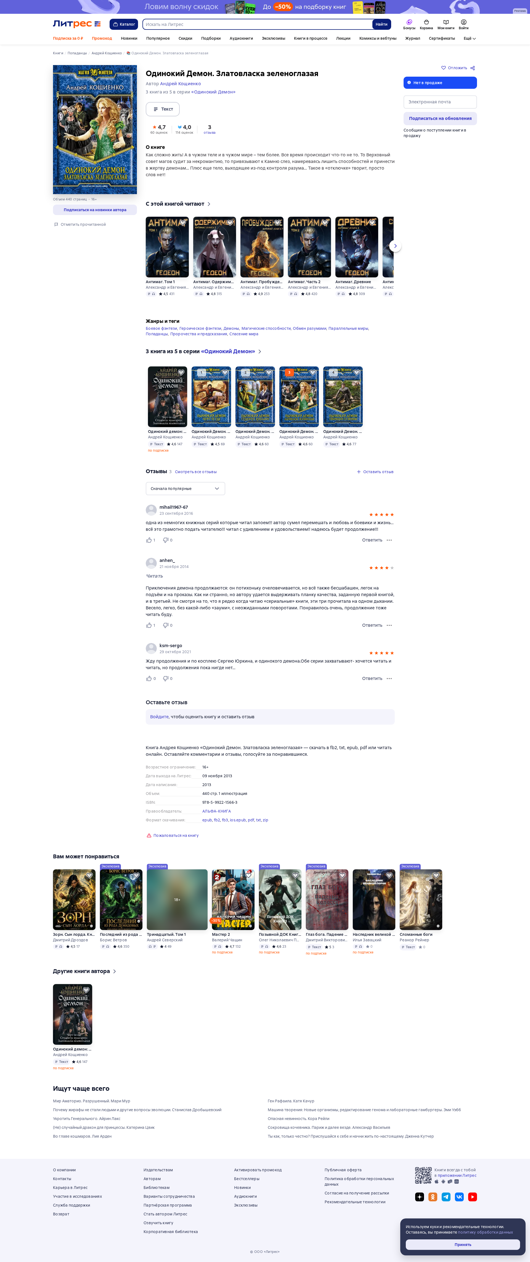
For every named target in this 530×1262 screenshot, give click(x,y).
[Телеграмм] (446, 1197)
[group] (270, 510)
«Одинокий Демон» (213, 92)
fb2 (217, 820)
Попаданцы (157, 333)
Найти (382, 24)
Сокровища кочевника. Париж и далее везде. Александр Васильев (329, 1127)
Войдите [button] (159, 717)
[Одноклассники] (432, 1197)
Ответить (372, 540)
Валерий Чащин (227, 939)
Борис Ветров (113, 939)
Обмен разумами (309, 328)
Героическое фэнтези (200, 328)
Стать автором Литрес (165, 1214)
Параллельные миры (348, 328)
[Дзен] (419, 1197)
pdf (251, 820)
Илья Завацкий (367, 939)
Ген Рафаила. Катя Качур (291, 1100)
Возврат (61, 1214)
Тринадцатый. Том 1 (166, 934)
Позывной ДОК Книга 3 (280, 934)
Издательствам (158, 1169)
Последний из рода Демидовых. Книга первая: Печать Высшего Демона (121, 934)
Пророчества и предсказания (198, 333)
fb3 (225, 820)
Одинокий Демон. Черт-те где (211, 431)
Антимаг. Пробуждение (261, 281)
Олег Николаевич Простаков (280, 939)
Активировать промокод (258, 1169)
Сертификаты (442, 38)
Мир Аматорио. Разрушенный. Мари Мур (91, 1100)
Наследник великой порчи (374, 934)
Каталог (127, 24)
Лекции (343, 38)
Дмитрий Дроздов (70, 939)
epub (207, 820)
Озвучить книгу (159, 1222)
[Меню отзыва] (389, 540)
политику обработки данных (485, 1232)
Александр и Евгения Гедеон (167, 287)
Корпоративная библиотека (171, 1231)
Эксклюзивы (273, 38)
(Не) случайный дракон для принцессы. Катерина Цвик (104, 1127)
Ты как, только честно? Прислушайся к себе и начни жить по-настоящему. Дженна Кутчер (351, 1136)
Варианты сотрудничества (169, 1196)
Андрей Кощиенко (165, 437)
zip (265, 820)
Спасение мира (243, 333)
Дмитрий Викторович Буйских (327, 939)
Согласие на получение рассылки (357, 1193)
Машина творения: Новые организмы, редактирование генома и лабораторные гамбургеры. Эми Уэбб (364, 1109)
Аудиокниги (241, 38)
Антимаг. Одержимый (214, 281)
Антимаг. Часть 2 (304, 281)
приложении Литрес (457, 1175)
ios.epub (238, 820)
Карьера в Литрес (70, 1187)
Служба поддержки (71, 1205)
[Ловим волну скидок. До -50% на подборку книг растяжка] (265, 7)
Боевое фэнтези (161, 328)
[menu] (185, 488)
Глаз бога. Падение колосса (327, 934)
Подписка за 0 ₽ (68, 38)
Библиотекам (156, 1187)
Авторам (152, 1178)
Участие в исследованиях (77, 1196)
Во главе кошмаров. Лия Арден (82, 1136)
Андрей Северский (164, 939)
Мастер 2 (221, 934)
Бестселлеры (246, 1178)
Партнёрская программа (168, 1205)
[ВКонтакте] (459, 1197)
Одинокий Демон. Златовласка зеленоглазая (299, 431)
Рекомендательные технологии (355, 1201)
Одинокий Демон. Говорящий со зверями (343, 431)
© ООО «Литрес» (265, 1252)
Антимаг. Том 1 (160, 281)
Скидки (185, 38)
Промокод (102, 38)
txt (258, 820)
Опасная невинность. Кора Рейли (298, 1118)
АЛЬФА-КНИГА (216, 811)
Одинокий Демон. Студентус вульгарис (255, 431)
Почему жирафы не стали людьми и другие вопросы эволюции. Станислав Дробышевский (137, 1109)
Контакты (62, 1178)
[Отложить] (183, 223)
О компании (64, 1169)
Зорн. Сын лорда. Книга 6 (74, 934)
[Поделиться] (473, 68)
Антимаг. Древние (353, 281)
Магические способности (266, 328)
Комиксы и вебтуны (377, 38)
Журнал (412, 38)
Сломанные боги (416, 934)
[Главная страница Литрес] (77, 24)
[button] (159, 129)
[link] (262, 507)
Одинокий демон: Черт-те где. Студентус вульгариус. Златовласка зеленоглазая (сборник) (167, 431)
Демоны (231, 328)
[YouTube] (472, 1197)
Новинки (129, 38)
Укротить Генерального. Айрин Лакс (86, 1118)
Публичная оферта (343, 1169)
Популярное (158, 38)
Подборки (211, 38)
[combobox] (257, 24)
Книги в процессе (310, 38)
